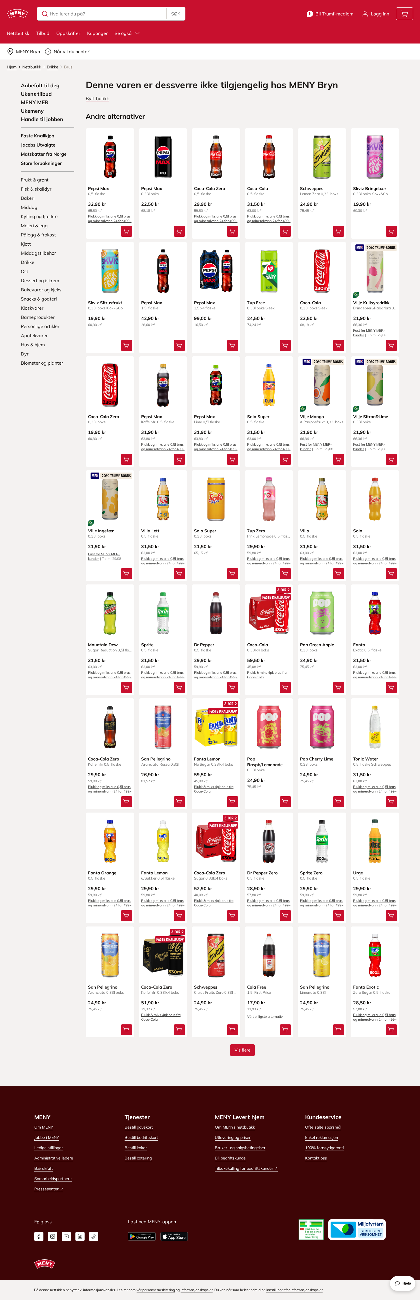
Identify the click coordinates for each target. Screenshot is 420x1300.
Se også (123, 33)
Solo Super (258, 416)
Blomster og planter (42, 363)
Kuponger (97, 33)
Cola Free (256, 987)
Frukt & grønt (35, 180)
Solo (357, 531)
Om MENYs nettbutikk (235, 1127)
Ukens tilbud (36, 94)
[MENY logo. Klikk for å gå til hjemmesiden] (17, 13)
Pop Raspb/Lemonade (265, 761)
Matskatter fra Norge (44, 154)
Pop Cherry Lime (316, 759)
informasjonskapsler (197, 1290)
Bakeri (28, 198)
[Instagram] (52, 1236)
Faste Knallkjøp (37, 136)
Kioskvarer (32, 308)
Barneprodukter (38, 317)
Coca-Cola (257, 188)
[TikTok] (93, 1236)
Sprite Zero (311, 873)
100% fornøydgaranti (324, 1147)
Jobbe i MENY (46, 1137)
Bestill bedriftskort (141, 1137)
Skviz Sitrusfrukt (105, 302)
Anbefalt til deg (40, 85)
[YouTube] (66, 1236)
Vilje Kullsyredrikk (371, 302)
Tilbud (42, 33)
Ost (24, 271)
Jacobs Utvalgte (38, 145)
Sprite (147, 644)
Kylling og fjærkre (39, 216)
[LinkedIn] (80, 1236)
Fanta (359, 644)
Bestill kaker (136, 1147)
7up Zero (256, 531)
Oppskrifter (68, 33)
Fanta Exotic (366, 987)
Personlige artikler (40, 326)
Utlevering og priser (233, 1137)
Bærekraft (43, 1168)
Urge (358, 873)
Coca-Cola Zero (209, 188)
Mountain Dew (103, 644)
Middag (29, 207)
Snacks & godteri (39, 299)
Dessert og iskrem (40, 280)
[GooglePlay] (142, 1236)
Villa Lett (150, 531)
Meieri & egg (34, 225)
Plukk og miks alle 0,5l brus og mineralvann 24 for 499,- (109, 218)
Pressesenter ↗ (48, 1189)
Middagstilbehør (38, 253)
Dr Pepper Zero (262, 873)
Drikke (27, 262)
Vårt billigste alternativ (265, 1016)
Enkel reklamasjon (321, 1137)
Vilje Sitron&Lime (370, 416)
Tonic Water (365, 759)
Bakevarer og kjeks (41, 290)
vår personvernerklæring (156, 1290)
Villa (304, 531)
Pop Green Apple (317, 644)
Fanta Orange (102, 873)
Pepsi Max (98, 188)
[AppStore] (174, 1236)
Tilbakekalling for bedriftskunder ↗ (246, 1168)
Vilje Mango (312, 416)
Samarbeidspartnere (53, 1178)
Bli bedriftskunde (230, 1158)
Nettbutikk (18, 33)
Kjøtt (26, 244)
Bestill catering (138, 1158)
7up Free (256, 302)
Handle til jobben (42, 119)
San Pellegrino (156, 759)
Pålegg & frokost (38, 235)
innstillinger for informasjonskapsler (294, 1290)
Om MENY (43, 1127)
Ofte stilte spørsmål (323, 1127)
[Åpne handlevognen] (404, 13)
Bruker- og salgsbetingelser (240, 1147)
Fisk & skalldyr (36, 189)
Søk (175, 14)
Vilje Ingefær (101, 531)
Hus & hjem (33, 344)
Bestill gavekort (139, 1127)
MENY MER (35, 102)
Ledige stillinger (48, 1147)
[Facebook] (38, 1236)
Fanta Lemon (207, 759)
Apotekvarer (34, 335)
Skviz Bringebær (369, 188)
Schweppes (311, 188)
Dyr (25, 354)
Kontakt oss (316, 1158)
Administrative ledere (53, 1158)
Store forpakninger (41, 163)
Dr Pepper (204, 644)
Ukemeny (32, 111)
